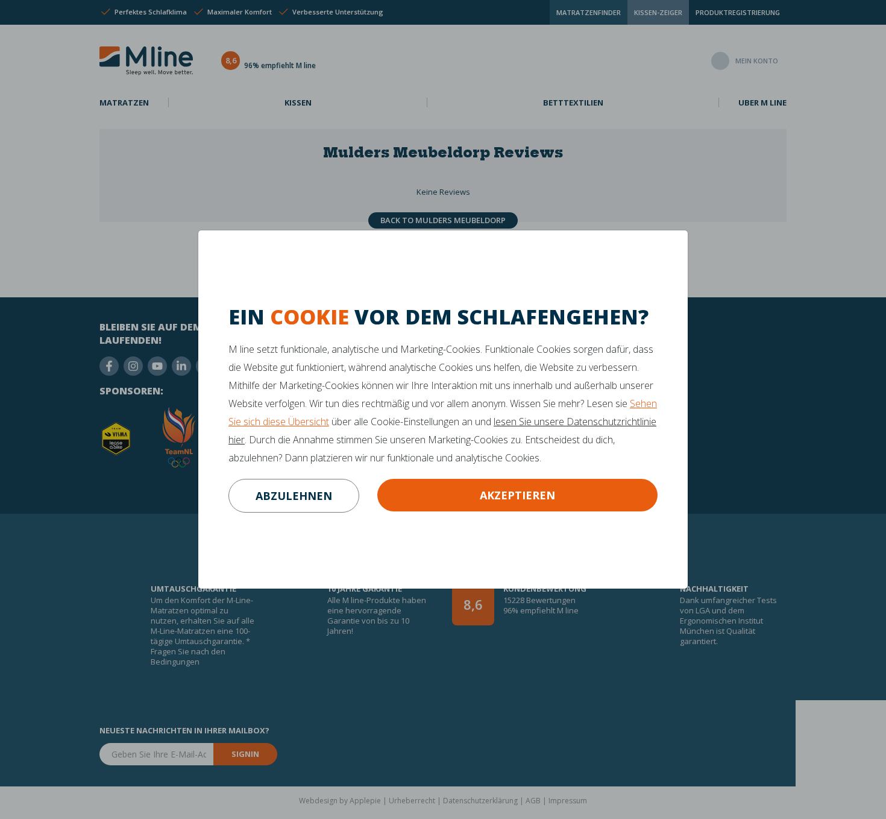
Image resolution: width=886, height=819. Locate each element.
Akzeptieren (517, 495)
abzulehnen (294, 496)
